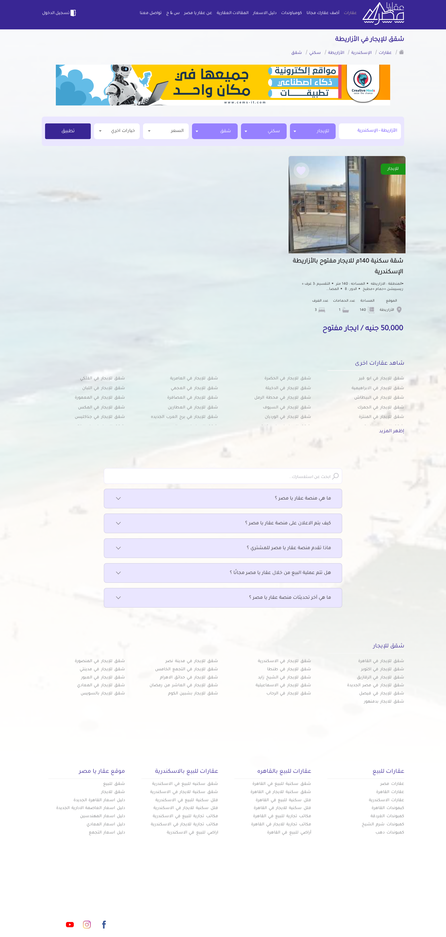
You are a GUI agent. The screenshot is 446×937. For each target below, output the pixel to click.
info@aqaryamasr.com (72, 895)
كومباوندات (291, 13)
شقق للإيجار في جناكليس (100, 417)
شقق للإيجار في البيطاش (379, 398)
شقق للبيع (114, 784)
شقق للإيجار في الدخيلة (288, 388)
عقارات (350, 13)
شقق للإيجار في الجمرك (381, 407)
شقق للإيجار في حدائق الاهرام (189, 677)
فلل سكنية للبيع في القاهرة (283, 800)
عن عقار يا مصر (198, 13)
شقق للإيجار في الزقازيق (380, 677)
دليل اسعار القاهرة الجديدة (99, 800)
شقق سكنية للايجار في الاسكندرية (184, 792)
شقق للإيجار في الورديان (288, 417)
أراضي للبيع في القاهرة (289, 833)
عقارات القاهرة (390, 792)
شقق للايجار (113, 792)
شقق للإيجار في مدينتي (102, 669)
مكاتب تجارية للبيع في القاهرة (282, 816)
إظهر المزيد (391, 431)
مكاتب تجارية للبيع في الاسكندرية (185, 816)
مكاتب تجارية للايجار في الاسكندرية (184, 824)
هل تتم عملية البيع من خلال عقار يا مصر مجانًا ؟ (280, 573)
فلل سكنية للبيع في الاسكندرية (186, 800)
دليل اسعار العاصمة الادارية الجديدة (90, 808)
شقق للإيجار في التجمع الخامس (186, 669)
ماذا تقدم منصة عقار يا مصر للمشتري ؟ (289, 548)
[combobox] (313, 131)
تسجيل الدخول (56, 13)
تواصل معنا (151, 13)
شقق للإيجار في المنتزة (381, 417)
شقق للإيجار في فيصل (381, 693)
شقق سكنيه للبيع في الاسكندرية (185, 784)
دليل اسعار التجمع (107, 833)
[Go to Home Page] (401, 52)
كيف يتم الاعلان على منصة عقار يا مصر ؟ (288, 523)
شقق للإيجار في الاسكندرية (284, 661)
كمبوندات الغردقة (387, 816)
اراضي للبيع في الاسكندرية (192, 833)
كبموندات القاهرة (388, 808)
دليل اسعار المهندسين (102, 816)
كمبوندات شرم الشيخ (383, 824)
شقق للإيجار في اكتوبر (382, 669)
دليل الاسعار (265, 13)
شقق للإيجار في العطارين (193, 407)
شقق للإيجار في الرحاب (288, 693)
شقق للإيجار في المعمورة (100, 398)
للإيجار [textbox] (323, 131)
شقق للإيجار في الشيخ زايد (284, 677)
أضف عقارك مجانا (323, 13)
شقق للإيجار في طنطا (289, 669)
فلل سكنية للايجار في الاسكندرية (185, 808)
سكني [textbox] (274, 131)
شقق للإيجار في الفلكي (102, 378)
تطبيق (68, 131)
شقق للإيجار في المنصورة (100, 661)
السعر (177, 131)
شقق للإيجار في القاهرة (381, 661)
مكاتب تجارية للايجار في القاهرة (281, 824)
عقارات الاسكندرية (386, 800)
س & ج (173, 13)
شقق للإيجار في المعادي (101, 685)
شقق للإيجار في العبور (103, 677)
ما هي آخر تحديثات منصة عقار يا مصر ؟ (290, 598)
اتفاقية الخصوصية (175, 916)
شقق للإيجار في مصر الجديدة (375, 685)
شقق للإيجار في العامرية (194, 378)
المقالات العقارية (232, 13)
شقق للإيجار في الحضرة (287, 378)
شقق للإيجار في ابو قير (381, 378)
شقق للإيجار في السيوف (287, 407)
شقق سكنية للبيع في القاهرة (281, 784)
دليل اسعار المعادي (106, 824)
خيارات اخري (123, 131)
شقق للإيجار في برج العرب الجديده (184, 417)
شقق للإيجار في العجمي (194, 388)
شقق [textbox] (225, 131)
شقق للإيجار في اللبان (103, 388)
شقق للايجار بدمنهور (384, 702)
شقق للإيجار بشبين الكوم (193, 693)
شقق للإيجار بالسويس (103, 693)
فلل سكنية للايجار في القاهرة (282, 808)
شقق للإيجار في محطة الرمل (282, 398)
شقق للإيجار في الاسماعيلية (283, 685)
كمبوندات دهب (389, 833)
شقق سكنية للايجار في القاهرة (280, 792)
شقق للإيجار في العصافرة (192, 398)
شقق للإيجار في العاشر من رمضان (184, 685)
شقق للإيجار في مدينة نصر (192, 661)
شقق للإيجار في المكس (101, 407)
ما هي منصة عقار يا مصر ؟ (303, 498)
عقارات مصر (392, 784)
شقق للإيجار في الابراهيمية (378, 388)
